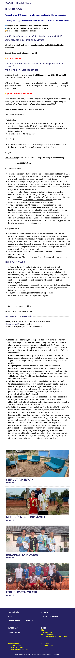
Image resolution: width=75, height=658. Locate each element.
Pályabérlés (13, 612)
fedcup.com (46, 643)
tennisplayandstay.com (18, 649)
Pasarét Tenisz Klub (18, 2)
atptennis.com (14, 645)
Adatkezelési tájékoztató (20, 621)
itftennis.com (47, 634)
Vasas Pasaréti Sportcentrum (54, 636)
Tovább (8, 482)
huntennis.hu (46, 632)
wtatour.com (13, 643)
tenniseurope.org (15, 647)
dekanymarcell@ (12, 324)
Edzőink (44, 612)
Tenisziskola (14, 632)
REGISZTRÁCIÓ (14, 58)
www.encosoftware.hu (53, 654)
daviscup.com (47, 645)
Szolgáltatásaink (49, 616)
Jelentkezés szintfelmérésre (19, 93)
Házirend (45, 630)
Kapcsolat (13, 628)
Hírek (10, 616)
